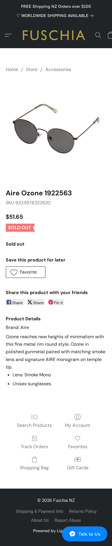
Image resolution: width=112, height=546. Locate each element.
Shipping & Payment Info (39, 511)
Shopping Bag (34, 468)
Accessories (58, 69)
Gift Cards (77, 468)
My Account (77, 425)
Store (31, 69)
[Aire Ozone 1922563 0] (56, 129)
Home (12, 69)
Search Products (34, 425)
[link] (56, 15)
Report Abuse (68, 520)
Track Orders (34, 447)
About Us (40, 520)
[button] (56, 533)
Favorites (77, 447)
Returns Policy (82, 511)
